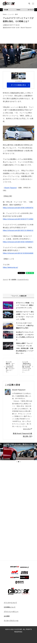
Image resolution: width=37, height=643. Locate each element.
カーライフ (31, 9)
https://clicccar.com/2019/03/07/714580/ (18, 219)
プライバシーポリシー (11, 611)
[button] (35, 10)
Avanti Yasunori (26, 27)
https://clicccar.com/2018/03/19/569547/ (18, 242)
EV (10, 279)
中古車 (6, 9)
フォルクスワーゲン (23, 279)
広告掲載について (9, 607)
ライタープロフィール (11, 620)
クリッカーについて (10, 602)
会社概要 (7, 616)
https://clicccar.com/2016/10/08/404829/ (18, 253)
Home (18, 9)
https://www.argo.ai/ (10, 267)
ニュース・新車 (13, 14)
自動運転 (13, 279)
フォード (5, 279)
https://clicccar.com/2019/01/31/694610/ (18, 230)
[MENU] (33, 4)
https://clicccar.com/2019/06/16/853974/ (18, 207)
